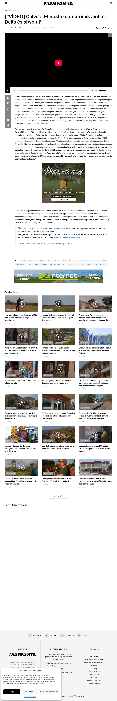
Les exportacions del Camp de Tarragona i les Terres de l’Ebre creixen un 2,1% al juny (21, 448)
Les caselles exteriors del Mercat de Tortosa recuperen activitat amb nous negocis (94, 448)
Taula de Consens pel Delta (96, 264)
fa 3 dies (45, 386)
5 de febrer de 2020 (32, 28)
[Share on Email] (8, 120)
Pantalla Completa (94, 680)
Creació (94, 666)
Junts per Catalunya (57, 264)
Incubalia (81, 696)
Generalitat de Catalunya (38, 264)
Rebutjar (29, 692)
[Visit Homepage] (58, 3)
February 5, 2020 (64, 243)
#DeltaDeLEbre (58, 228)
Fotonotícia (94, 675)
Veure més (58, 496)
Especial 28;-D (94, 672)
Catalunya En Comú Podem (50, 261)
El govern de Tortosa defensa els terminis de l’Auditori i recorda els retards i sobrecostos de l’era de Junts (95, 317)
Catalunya (34, 261)
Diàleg (94, 669)
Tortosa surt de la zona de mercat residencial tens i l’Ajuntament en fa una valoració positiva (58, 350)
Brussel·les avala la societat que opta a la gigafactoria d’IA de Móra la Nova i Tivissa (95, 350)
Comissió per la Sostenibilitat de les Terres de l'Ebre (88, 261)
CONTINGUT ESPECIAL (94, 660)
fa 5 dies (82, 454)
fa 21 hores (9, 323)
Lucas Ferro (71, 264)
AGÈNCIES (94, 657)
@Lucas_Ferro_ (27, 228)
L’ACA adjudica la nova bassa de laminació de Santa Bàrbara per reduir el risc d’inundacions (21, 481)
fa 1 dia (81, 323)
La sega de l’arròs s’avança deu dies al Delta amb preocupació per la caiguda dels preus (58, 317)
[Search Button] (111, 3)
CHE (64, 261)
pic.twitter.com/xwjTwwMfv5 (68, 237)
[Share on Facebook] (8, 98)
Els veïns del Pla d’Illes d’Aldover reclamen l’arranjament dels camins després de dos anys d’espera (93, 415)
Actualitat (13, 10)
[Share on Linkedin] (8, 109)
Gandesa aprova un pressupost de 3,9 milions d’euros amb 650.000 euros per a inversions (21, 415)
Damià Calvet (21, 264)
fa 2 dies (45, 356)
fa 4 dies (45, 421)
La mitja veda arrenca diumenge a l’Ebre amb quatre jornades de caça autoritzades (21, 317)
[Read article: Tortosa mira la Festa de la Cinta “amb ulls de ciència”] (21, 369)
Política (81, 264)
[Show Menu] (6, 3)
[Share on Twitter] (8, 103)
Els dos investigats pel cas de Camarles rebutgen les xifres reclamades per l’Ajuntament (58, 415)
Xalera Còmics (94, 683)
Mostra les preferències (49, 692)
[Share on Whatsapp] (8, 114)
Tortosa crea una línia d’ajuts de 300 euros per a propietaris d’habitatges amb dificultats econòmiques (93, 383)
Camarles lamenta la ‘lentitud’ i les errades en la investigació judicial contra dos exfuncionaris (95, 481)
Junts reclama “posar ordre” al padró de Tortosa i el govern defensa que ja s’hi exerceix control (21, 350)
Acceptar (11, 692)
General (94, 677)
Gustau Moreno (14, 28)
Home (7, 10)
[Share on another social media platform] (8, 125)
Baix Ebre (24, 261)
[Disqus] (58, 536)
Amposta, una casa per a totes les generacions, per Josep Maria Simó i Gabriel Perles (58, 656)
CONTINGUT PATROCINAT (94, 663)
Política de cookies (30, 697)
